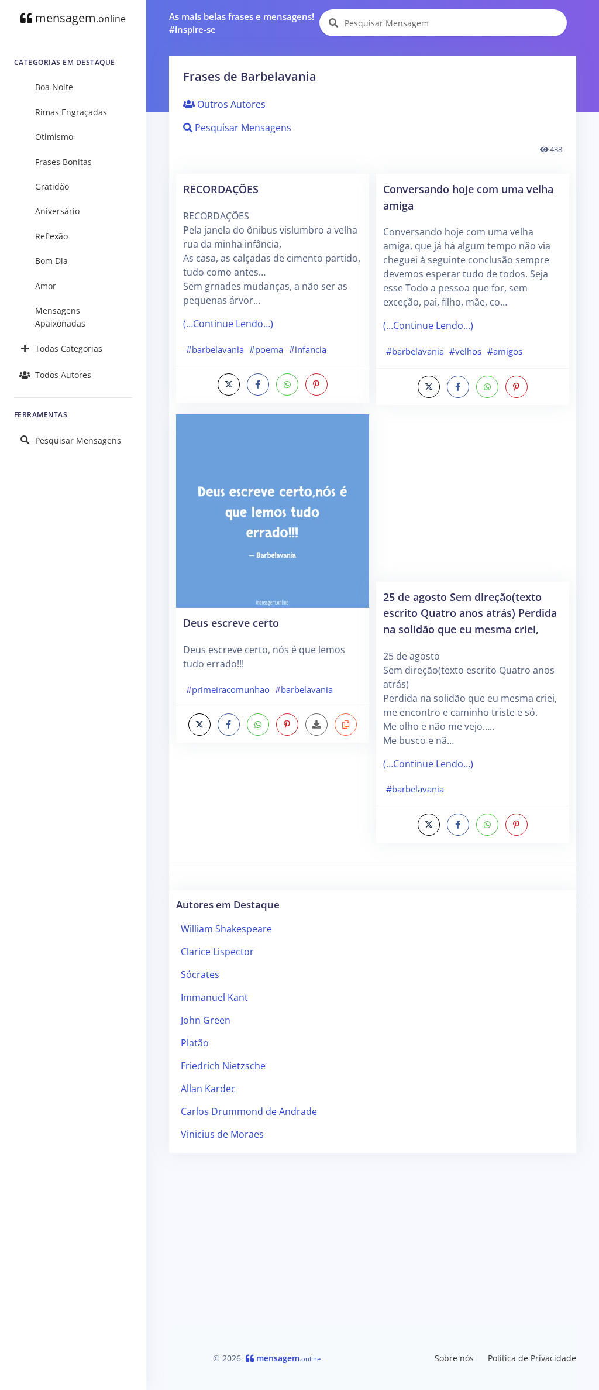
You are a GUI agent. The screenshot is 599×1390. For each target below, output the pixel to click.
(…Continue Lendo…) (228, 323)
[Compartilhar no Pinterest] (316, 384)
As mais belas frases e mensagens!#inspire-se (241, 23)
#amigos (504, 351)
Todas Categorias (68, 348)
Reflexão (51, 236)
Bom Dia (51, 260)
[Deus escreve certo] (272, 509)
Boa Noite (54, 86)
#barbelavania (215, 349)
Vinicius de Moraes (222, 1134)
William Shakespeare (226, 928)
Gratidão (52, 186)
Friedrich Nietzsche (223, 1065)
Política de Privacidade (532, 1358)
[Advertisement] (472, 499)
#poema (266, 349)
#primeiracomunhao (228, 689)
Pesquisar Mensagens (78, 440)
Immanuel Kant (214, 997)
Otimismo (54, 136)
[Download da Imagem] (316, 724)
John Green (205, 1020)
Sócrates (200, 974)
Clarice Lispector (217, 951)
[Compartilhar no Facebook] (258, 384)
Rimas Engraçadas (71, 112)
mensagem (79, 18)
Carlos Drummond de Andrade (249, 1111)
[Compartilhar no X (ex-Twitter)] (229, 384)
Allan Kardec (208, 1088)
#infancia (307, 349)
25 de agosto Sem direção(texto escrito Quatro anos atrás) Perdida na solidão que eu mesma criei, (470, 612)
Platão (195, 1043)
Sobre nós (454, 1358)
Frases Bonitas (63, 161)
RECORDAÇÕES (221, 188)
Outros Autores (230, 104)
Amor (45, 285)
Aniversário (57, 211)
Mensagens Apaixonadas (60, 317)
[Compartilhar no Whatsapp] (287, 384)
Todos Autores (63, 374)
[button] (346, 724)
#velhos (465, 351)
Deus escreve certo (231, 622)
